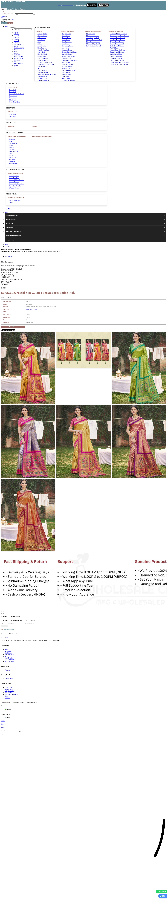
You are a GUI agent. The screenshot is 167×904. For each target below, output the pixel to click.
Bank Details (9, 658)
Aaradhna (17, 55)
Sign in (16, 9)
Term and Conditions (11, 694)
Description (8, 256)
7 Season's (17, 42)
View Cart (4, 23)
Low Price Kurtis (42, 58)
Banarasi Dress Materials (117, 38)
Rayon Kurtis (41, 56)
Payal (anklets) (13, 151)
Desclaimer (8, 692)
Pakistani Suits (90, 34)
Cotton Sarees (66, 36)
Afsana (16, 65)
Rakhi (11, 155)
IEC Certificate (9, 661)
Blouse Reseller (14, 182)
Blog (6, 656)
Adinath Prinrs (18, 63)
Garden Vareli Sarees (68, 56)
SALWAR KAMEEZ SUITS (93, 31)
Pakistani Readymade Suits (94, 40)
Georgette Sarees (67, 68)
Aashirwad (17, 60)
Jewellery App (13, 163)
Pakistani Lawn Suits (92, 36)
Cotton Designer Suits (92, 38)
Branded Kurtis (42, 76)
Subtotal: (3, 21)
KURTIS (39, 31)
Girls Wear (12, 116)
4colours (16, 39)
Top (38, 68)
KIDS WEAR (12, 111)
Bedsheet (11, 126)
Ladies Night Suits (14, 200)
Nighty (11, 202)
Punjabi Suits (114, 48)
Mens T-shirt (13, 96)
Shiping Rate (9, 678)
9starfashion (17, 44)
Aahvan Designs (19, 48)
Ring (10, 141)
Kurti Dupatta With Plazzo (45, 64)
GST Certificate (9, 660)
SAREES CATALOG (67, 31)
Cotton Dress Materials (117, 52)
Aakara (16, 49)
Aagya (16, 46)
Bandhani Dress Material (117, 40)
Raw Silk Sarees (67, 66)
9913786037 (5, 637)
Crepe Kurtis (41, 52)
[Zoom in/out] (3, 611)
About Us (8, 651)
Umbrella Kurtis (42, 78)
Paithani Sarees (66, 58)
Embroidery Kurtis (43, 80)
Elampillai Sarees (67, 54)
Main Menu (8, 209)
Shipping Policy (9, 691)
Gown (39, 42)
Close (12, 19)
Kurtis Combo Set (43, 60)
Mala (10, 153)
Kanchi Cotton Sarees (68, 80)
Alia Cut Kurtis (42, 70)
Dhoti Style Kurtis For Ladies (46, 74)
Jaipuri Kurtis (41, 46)
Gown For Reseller (15, 186)
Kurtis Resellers (14, 178)
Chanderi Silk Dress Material (119, 64)
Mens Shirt (12, 92)
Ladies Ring (13, 157)
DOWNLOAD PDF (8, 330)
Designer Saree (66, 34)
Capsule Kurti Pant (43, 50)
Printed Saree (66, 40)
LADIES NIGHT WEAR (16, 197)
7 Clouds (16, 41)
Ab (15, 62)
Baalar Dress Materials (117, 46)
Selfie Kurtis (41, 40)
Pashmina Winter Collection (118, 34)
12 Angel (16, 35)
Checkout (10, 23)
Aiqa (15, 67)
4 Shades (16, 37)
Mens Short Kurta (14, 102)
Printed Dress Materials (117, 60)
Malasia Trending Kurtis (44, 62)
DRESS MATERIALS (116, 31)
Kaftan (39, 44)
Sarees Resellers (14, 176)
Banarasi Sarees (66, 38)
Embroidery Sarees (67, 46)
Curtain (34, 126)
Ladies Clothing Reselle (15, 173)
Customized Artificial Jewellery (42, 136)
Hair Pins (12, 161)
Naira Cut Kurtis (42, 72)
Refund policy (9, 689)
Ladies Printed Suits (116, 54)
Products (7, 246)
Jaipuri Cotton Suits (116, 56)
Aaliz (15, 51)
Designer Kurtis (42, 36)
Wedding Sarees (67, 42)
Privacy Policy (9, 687)
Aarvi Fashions (18, 56)
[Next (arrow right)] (3, 613)
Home (6, 26)
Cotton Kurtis (41, 38)
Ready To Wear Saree (68, 70)
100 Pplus (17, 32)
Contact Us (10, 9)
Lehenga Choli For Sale (16, 184)
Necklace (12, 149)
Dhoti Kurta (12, 100)
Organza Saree (66, 74)
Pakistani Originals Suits (93, 44)
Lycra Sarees (65, 48)
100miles (16, 34)
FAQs (6, 696)
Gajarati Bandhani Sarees (69, 52)
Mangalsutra (13, 143)
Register (22, 9)
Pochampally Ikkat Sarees (69, 60)
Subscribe (4, 626)
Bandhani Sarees (67, 50)
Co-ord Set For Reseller (16, 180)
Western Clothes (14, 188)
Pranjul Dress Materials (117, 44)
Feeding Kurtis (42, 34)
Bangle (11, 145)
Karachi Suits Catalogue (117, 50)
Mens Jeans (12, 98)
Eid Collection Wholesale (93, 46)
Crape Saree (65, 76)
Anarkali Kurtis (42, 66)
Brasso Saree (66, 78)
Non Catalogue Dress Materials (119, 36)
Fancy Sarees (66, 72)
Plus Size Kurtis (42, 54)
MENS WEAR (12, 87)
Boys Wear (12, 114)
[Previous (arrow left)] (1, 613)
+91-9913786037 (7, 1)
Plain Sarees (65, 44)
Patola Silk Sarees (67, 64)
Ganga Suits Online (116, 58)
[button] (83, 901)
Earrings (11, 147)
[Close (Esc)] (1, 611)
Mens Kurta (12, 90)
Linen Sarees (66, 62)
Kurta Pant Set (41, 48)
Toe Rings (12, 159)
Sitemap (7, 698)
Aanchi (16, 53)
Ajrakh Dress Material (117, 42)
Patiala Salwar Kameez (93, 42)
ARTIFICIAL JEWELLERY (17, 136)
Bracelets (12, 139)
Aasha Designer (18, 58)
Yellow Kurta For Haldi (16, 94)
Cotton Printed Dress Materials (119, 62)
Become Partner (9, 654)
